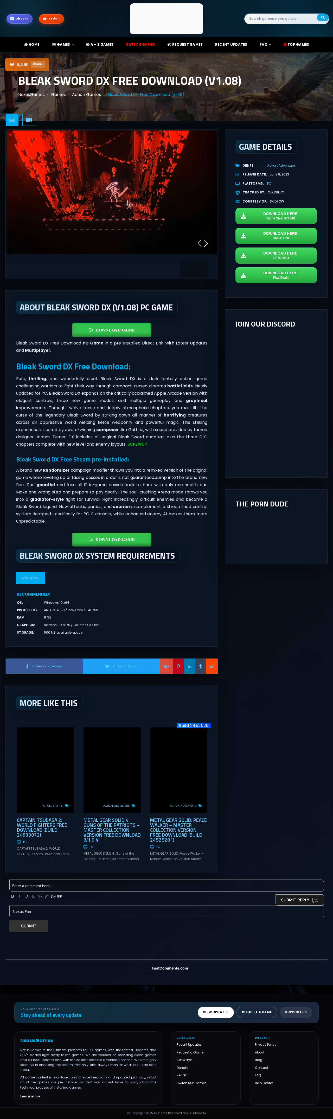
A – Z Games (101, 44)
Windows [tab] (30, 577)
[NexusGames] (166, 18)
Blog (258, 1060)
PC (25, 842)
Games (63, 44)
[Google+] (166, 666)
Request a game (257, 1012)
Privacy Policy (265, 1044)
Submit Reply (295, 899)
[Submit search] (323, 17)
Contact (261, 1067)
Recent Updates (189, 1044)
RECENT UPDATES (231, 44)
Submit (28, 925)
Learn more (30, 1096)
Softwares (185, 1060)
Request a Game (190, 1052)
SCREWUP (137, 444)
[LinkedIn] (189, 666)
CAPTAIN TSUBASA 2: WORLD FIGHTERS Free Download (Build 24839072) (42, 827)
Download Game (115, 330)
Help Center (264, 1083)
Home (33, 44)
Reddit (182, 1075)
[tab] (12, 120)
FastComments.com (170, 968)
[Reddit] (212, 666)
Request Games (187, 44)
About (259, 1052)
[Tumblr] (200, 666)
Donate (182, 1067)
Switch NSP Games (192, 1083)
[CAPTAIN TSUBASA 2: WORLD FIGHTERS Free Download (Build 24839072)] (45, 770)
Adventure (121, 806)
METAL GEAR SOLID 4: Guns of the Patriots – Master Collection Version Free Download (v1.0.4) (112, 829)
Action (46, 806)
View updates (216, 1012)
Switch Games (140, 44)
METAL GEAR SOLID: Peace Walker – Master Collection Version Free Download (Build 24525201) (178, 829)
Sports (58, 806)
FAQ (263, 44)
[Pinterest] (178, 666)
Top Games (298, 44)
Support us (296, 1012)
